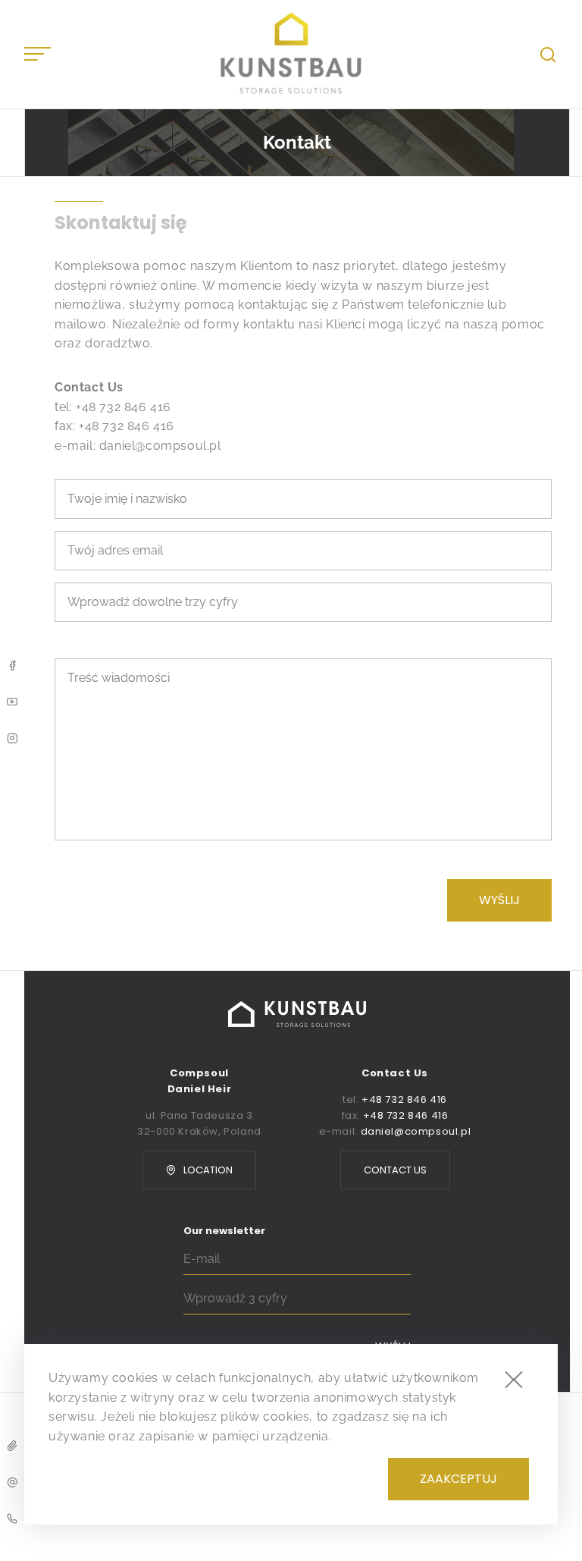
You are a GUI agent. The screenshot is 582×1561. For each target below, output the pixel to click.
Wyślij (499, 900)
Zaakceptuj (458, 1478)
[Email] (12, 1482)
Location (208, 1170)
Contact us (395, 1170)
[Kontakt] (291, 54)
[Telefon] (12, 1518)
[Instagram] (12, 738)
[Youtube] (12, 701)
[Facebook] (12, 665)
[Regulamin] (12, 1446)
